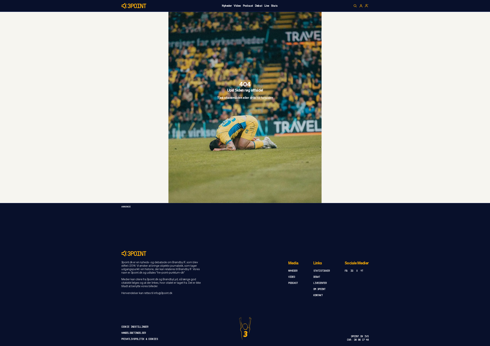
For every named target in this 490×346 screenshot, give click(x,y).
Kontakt (318, 295)
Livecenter (320, 283)
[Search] (355, 6)
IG (351, 271)
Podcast (248, 6)
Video (237, 6)
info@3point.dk (163, 293)
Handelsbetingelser (133, 333)
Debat (258, 6)
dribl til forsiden (261, 98)
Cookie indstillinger (134, 327)
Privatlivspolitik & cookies (139, 339)
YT (362, 271)
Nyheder (227, 6)
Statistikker (321, 271)
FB (346, 271)
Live (266, 6)
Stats (274, 6)
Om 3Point (319, 289)
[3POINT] (245, 253)
